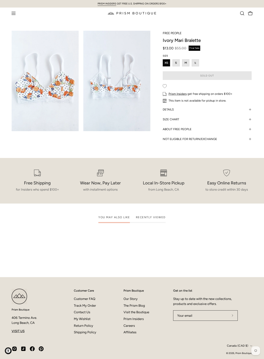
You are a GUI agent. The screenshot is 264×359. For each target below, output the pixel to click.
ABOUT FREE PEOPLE (177, 129)
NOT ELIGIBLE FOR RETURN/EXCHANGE (190, 139)
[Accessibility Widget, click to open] (8, 350)
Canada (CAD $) (237, 345)
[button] (242, 13)
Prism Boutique (20, 309)
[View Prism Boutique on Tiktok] (23, 349)
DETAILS (168, 109)
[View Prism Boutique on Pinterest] (41, 349)
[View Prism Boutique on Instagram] (14, 349)
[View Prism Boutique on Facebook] (32, 349)
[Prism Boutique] (132, 13)
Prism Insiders (178, 94)
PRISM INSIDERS (107, 3)
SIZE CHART (171, 119)
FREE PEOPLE (172, 33)
